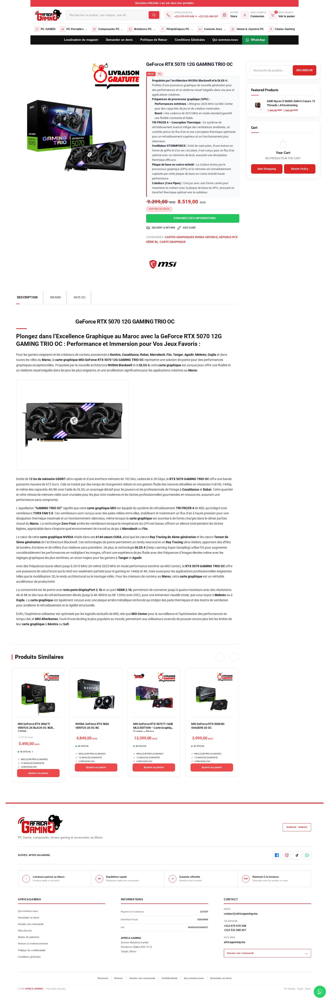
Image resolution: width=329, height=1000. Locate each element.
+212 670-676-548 (184, 16)
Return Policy (299, 168)
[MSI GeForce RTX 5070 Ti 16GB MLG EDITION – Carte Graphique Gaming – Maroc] (154, 694)
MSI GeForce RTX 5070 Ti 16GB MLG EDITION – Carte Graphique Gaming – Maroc (153, 727)
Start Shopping (266, 168)
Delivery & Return (163, 227)
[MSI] (163, 264)
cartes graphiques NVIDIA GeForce (191, 237)
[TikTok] (297, 855)
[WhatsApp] (307, 855)
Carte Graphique (172, 242)
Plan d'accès (25, 930)
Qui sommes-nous (28, 911)
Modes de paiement (28, 937)
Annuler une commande (31, 924)
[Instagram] (286, 855)
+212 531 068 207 (235, 930)
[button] (219, 657)
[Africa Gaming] (48, 14)
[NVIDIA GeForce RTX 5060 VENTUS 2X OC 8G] (96, 694)
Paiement (103, 978)
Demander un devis (28, 917)
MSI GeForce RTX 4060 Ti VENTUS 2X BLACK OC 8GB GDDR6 (35, 727)
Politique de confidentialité (31, 950)
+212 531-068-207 (208, 16)
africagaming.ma (234, 942)
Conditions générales (29, 956)
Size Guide (189, 227)
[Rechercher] (154, 15)
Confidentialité (169, 978)
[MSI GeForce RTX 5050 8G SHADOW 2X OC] (211, 694)
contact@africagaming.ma (241, 913)
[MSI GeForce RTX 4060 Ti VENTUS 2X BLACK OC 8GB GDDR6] (38, 694)
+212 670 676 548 (235, 925)
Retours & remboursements (33, 943)
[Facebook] (276, 855)
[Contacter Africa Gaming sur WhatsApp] (320, 992)
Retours (118, 978)
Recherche (304, 70)
